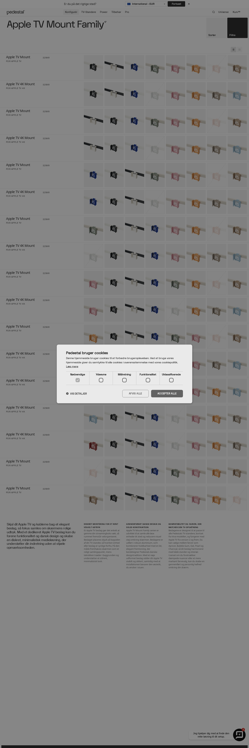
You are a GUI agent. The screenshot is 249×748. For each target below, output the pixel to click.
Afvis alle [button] (135, 393)
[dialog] (124, 374)
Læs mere (72, 366)
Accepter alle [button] (167, 393)
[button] (76, 394)
